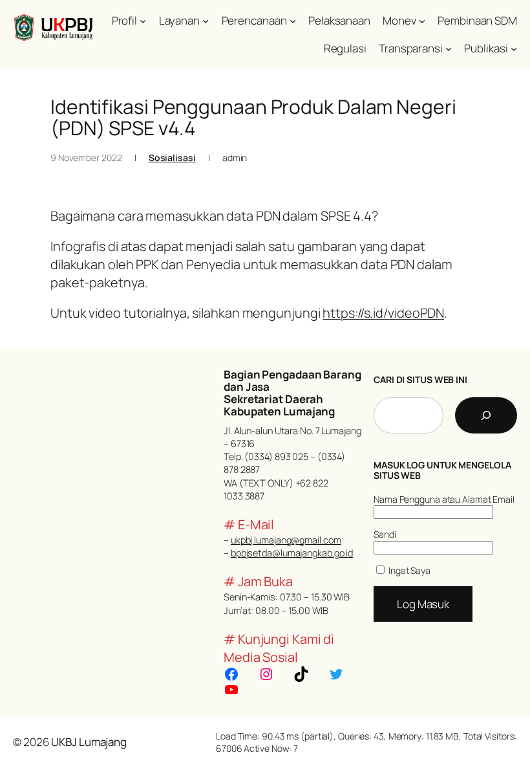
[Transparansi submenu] (448, 48)
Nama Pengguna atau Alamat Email (444, 499)
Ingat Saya (408, 570)
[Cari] (486, 415)
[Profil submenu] (143, 20)
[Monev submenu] (422, 20)
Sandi (385, 534)
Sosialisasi (172, 157)
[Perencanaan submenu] (293, 20)
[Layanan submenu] (205, 20)
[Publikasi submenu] (514, 48)
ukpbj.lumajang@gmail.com (286, 540)
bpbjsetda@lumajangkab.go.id (292, 553)
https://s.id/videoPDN (383, 313)
